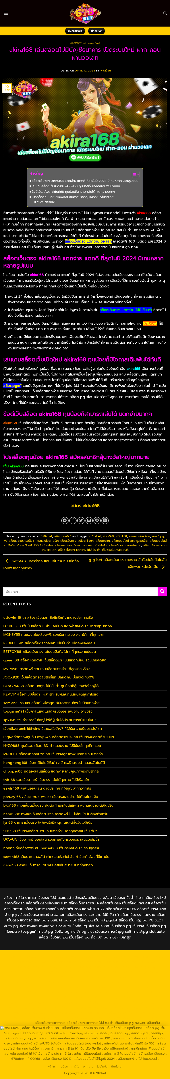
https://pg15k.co (142, 961)
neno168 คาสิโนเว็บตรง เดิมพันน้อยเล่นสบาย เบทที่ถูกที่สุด (48, 865)
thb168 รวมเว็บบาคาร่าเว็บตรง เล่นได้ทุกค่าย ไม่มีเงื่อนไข (46, 779)
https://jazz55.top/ (59, 997)
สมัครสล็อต (44, 541)
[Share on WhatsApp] (65, 520)
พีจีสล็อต (105, 71)
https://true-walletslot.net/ (75, 1017)
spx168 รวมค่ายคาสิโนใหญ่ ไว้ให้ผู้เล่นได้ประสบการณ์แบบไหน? (49, 720)
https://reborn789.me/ (139, 987)
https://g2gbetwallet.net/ (141, 1002)
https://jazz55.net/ (24, 992)
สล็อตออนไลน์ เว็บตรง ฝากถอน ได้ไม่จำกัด (81, 545)
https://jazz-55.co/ (89, 997)
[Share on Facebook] (73, 520)
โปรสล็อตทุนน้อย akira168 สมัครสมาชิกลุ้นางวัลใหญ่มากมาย (73, 197)
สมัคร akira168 (46, 202)
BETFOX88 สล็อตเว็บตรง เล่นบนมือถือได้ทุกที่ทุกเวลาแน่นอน (49, 651)
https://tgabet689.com (29, 1012)
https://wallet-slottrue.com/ (33, 1017)
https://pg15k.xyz (115, 961)
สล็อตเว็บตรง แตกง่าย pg (125, 545)
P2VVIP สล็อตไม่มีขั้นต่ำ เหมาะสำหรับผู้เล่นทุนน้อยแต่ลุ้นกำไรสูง (50, 694)
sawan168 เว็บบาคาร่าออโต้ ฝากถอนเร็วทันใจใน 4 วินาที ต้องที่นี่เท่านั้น (56, 856)
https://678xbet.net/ (91, 977)
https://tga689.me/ (149, 1007)
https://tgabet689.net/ (65, 1012)
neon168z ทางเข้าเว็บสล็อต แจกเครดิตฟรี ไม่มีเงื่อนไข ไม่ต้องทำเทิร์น (55, 814)
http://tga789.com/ (114, 971)
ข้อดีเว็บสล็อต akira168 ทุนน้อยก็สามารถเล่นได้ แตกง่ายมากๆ (73, 191)
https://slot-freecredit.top (140, 992)
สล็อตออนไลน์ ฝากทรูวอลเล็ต (130, 541)
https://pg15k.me (88, 961)
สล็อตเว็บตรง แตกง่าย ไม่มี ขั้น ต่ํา (79, 550)
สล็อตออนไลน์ (91, 43)
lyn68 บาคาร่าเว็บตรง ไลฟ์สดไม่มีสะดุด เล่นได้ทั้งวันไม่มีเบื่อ (48, 822)
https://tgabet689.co (100, 1012)
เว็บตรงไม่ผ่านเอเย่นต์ (115, 550)
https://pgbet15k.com (57, 966)
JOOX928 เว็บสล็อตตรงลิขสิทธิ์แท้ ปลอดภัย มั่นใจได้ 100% (48, 677)
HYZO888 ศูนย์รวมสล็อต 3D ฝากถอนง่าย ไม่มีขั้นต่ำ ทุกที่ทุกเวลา (52, 745)
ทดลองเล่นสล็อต (139, 536)
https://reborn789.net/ (62, 987)
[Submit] (162, 591)
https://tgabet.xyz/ (83, 971)
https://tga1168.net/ (145, 971)
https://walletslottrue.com (59, 992)
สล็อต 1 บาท (86, 541)
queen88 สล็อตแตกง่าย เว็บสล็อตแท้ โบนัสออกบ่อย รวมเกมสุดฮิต (54, 660)
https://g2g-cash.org (147, 956)
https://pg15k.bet (60, 961)
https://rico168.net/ (46, 982)
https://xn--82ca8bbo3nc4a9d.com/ (35, 1007)
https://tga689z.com (22, 956)
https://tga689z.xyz (84, 956)
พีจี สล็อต (10, 541)
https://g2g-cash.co (30, 961)
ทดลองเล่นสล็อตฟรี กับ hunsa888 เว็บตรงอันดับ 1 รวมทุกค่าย (51, 848)
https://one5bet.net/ (111, 982)
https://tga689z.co (53, 956)
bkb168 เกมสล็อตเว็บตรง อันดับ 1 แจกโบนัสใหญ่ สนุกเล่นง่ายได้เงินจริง (58, 805)
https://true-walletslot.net (101, 987)
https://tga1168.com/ (52, 971)
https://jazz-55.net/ (151, 997)
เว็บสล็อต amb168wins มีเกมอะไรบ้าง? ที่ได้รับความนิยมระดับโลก (52, 728)
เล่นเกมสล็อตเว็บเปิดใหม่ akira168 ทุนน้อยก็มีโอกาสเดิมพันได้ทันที (76, 186)
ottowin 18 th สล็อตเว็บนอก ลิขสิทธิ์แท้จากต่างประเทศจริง (48, 617)
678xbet (76, 43)
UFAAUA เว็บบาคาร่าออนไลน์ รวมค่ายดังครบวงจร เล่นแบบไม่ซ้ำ (51, 839)
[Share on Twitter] (81, 520)
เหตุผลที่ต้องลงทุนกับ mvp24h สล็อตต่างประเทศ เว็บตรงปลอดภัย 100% (59, 737)
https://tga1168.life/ (59, 977)
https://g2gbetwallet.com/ (101, 1002)
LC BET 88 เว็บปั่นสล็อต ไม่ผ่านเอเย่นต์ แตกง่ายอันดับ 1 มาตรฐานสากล (57, 626)
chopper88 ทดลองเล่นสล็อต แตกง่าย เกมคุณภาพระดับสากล (51, 771)
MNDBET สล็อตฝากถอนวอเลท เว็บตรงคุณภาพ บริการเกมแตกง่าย (53, 754)
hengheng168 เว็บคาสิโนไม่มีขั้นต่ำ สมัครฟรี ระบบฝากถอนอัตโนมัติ (54, 762)
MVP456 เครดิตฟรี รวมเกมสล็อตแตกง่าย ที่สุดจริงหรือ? (46, 669)
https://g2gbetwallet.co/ (83, 1007)
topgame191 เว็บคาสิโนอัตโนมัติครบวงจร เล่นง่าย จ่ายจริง (48, 711)
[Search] (165, 13)
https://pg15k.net (26, 966)
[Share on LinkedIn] (105, 520)
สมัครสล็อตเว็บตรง (64, 541)
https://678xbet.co (123, 977)
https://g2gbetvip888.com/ (58, 1002)
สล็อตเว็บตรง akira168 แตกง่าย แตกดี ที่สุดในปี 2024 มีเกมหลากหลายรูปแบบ (85, 180)
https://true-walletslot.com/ (118, 1017)
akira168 (108, 536)
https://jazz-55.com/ (119, 997)
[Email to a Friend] (89, 520)
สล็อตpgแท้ (103, 541)
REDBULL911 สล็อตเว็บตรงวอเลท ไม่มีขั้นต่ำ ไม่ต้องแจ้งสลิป (49, 643)
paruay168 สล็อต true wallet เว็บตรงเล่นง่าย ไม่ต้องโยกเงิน (50, 797)
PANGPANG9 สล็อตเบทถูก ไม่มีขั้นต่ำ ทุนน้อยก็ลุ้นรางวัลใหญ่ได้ (51, 686)
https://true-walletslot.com (24, 997)
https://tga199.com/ (28, 987)
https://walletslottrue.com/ (138, 1012)
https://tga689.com (118, 1007)
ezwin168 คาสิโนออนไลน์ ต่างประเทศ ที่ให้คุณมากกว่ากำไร (47, 788)
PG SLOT (121, 536)
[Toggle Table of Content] (133, 174)
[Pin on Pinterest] (97, 520)
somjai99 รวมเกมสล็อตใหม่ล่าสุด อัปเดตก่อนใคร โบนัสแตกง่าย (51, 703)
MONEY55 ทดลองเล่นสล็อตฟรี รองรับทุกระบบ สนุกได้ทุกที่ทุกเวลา (53, 634)
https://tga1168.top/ (28, 977)
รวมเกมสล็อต (26, 541)
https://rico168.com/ (78, 982)
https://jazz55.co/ (22, 1002)
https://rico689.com (115, 956)
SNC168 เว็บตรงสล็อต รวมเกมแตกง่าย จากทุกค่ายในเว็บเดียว (50, 831)
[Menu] (6, 13)
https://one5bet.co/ (143, 982)
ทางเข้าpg (158, 536)
